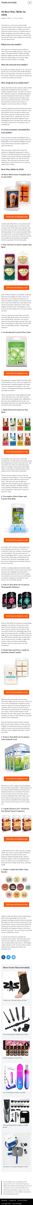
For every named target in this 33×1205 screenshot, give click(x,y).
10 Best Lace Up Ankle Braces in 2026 (15, 1000)
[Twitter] (8, 957)
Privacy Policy (22, 1200)
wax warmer (5, 140)
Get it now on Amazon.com (17, 217)
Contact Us (12, 1200)
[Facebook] (3, 957)
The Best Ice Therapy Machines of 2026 (15, 1167)
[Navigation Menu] (30, 2)
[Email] (13, 957)
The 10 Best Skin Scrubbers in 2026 (14, 1093)
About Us (4, 1200)
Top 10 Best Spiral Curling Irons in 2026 (15, 1034)
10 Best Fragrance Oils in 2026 (12, 1058)
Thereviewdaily (18, 18)
